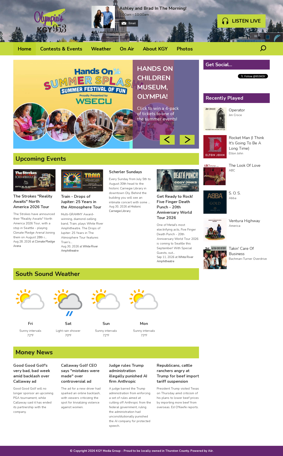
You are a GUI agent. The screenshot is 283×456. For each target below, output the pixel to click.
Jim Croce (235, 115)
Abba (232, 198)
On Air (127, 49)
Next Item (187, 140)
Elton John (236, 153)
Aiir (210, 451)
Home (24, 49)
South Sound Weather (47, 274)
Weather (101, 49)
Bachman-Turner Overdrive (248, 259)
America (234, 226)
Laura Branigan (108, 32)
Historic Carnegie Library (125, 209)
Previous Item (167, 140)
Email (132, 23)
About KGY (155, 49)
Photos (185, 49)
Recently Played (224, 98)
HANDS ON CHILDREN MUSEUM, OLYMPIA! (158, 93)
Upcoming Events (40, 159)
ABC (232, 170)
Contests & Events (61, 49)
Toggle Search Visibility (263, 48)
